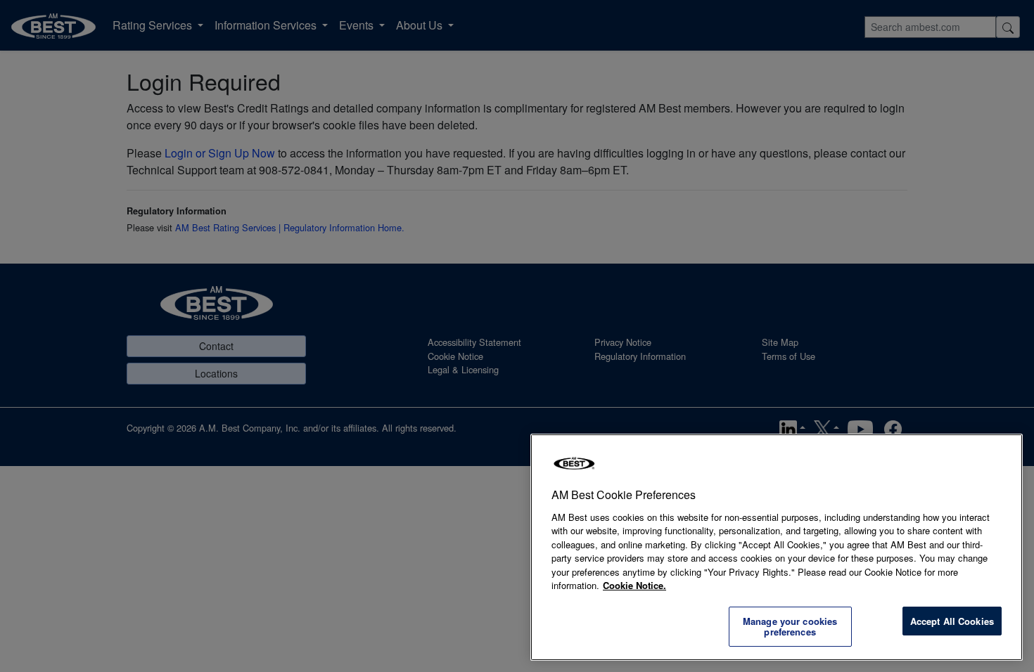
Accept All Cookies (952, 621)
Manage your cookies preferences (790, 626)
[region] (776, 547)
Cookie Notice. (634, 585)
